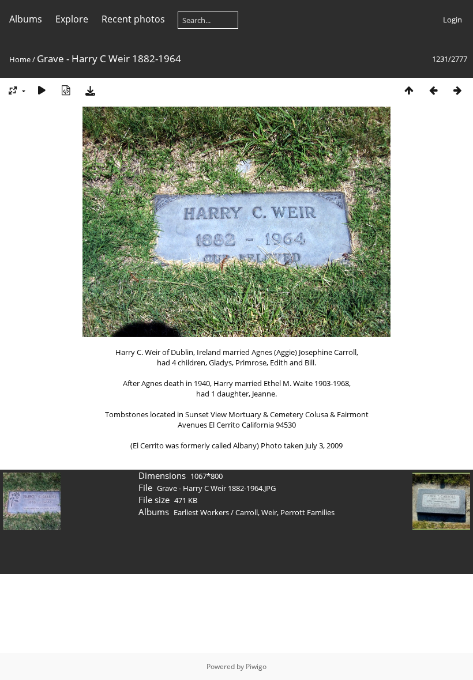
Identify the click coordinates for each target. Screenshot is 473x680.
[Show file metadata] (66, 90)
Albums (25, 19)
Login (452, 19)
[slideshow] (41, 90)
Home (20, 59)
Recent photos (133, 19)
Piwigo (256, 666)
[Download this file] (90, 90)
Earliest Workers (201, 512)
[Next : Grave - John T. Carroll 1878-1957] (457, 90)
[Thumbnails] (409, 90)
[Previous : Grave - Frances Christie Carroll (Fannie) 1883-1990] (433, 90)
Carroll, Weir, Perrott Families (285, 512)
